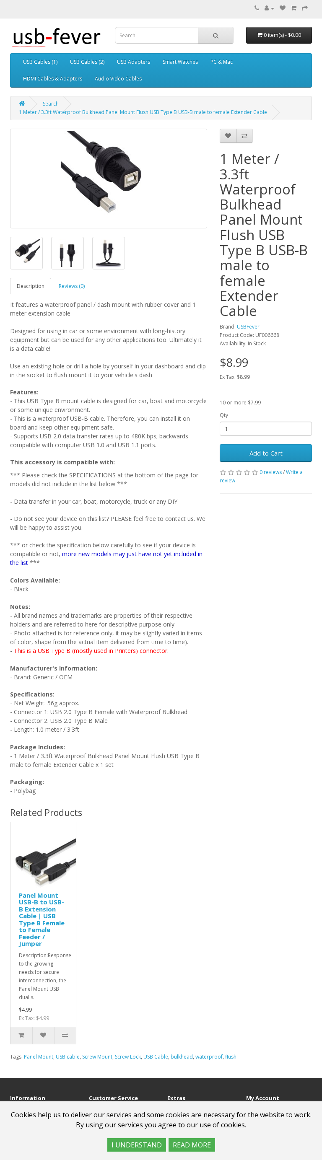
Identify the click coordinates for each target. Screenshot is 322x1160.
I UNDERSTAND (137, 1145)
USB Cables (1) (40, 61)
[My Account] (269, 8)
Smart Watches (180, 61)
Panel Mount (38, 1056)
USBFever (248, 326)
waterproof (209, 1056)
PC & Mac (221, 61)
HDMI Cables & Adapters (52, 78)
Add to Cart (266, 453)
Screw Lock (128, 1056)
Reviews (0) (72, 286)
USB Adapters (133, 61)
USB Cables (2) (87, 61)
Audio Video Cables (118, 78)
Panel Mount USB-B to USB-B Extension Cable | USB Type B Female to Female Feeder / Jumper (42, 919)
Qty (224, 415)
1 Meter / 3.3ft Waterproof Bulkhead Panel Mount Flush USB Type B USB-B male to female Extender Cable (143, 112)
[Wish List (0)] (283, 8)
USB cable (68, 1056)
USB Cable (155, 1056)
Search (51, 103)
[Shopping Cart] (293, 8)
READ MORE (192, 1145)
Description (30, 286)
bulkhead (182, 1056)
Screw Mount (97, 1056)
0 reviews (271, 472)
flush (230, 1056)
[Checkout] (305, 8)
